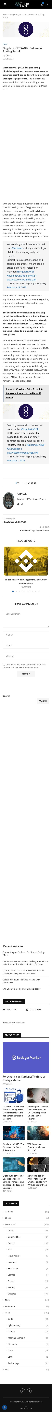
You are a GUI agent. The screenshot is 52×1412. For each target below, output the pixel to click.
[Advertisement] (26, 824)
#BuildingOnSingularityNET (22, 275)
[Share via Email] (35, 483)
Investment (27, 1224)
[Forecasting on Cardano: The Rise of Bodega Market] (26, 1057)
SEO (28, 1356)
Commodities (28, 1236)
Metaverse (28, 1344)
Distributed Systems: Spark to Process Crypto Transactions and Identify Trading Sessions (13, 1181)
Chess (27, 1217)
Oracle (9, 55)
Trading (28, 1287)
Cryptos (28, 1243)
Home (5, 14)
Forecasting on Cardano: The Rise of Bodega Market (24, 1078)
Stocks (28, 1281)
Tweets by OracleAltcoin (14, 1022)
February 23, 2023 (16, 287)
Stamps (28, 1274)
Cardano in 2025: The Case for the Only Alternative (14, 1147)
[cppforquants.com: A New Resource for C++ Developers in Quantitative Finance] (38, 1095)
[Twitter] (22, 1390)
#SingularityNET (25, 271)
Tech (27, 1312)
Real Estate (28, 1268)
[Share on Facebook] (25, 483)
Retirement (27, 1306)
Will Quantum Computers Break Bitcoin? (21, 988)
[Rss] (29, 1390)
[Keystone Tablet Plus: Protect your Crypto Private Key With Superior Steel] (38, 1164)
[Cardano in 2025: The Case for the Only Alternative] (14, 1133)
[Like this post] (20, 483)
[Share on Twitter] (29, 483)
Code (28, 1319)
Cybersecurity (28, 1325)
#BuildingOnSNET (36, 444)
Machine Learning (28, 1337)
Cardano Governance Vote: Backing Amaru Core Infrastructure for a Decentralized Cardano (25, 963)
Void (27, 1369)
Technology (28, 1363)
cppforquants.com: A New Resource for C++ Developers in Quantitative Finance (23, 972)
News (5, 44)
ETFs (28, 1249)
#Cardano (16, 248)
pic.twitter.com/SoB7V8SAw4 (22, 452)
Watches (28, 1293)
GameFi (28, 1331)
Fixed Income (28, 1255)
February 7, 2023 (16, 460)
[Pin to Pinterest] (32, 483)
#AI (9, 448)
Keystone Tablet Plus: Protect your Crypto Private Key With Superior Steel (37, 1180)
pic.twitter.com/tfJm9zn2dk (21, 279)
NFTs (28, 1350)
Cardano (27, 1211)
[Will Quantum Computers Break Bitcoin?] (38, 1133)
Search (6, 695)
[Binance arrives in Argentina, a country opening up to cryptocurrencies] (26, 561)
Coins (28, 1230)
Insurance (28, 1262)
